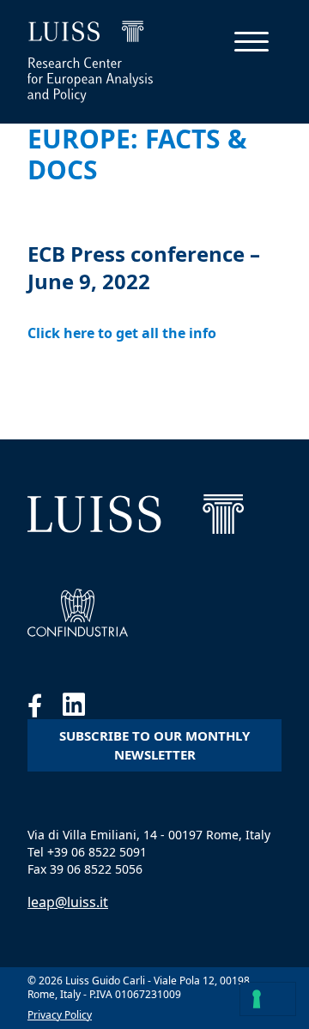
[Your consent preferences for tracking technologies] (267, 999)
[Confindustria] (77, 612)
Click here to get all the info (121, 333)
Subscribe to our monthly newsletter (154, 745)
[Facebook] (45, 708)
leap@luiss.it (67, 902)
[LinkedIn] (82, 708)
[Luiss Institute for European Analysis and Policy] (135, 514)
